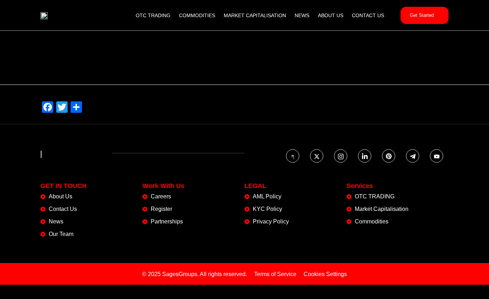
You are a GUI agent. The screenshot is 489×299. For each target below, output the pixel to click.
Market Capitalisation (255, 15)
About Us (330, 15)
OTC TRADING (153, 15)
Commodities (197, 15)
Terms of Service (275, 274)
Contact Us (368, 15)
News (302, 15)
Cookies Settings (325, 274)
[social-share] (292, 156)
